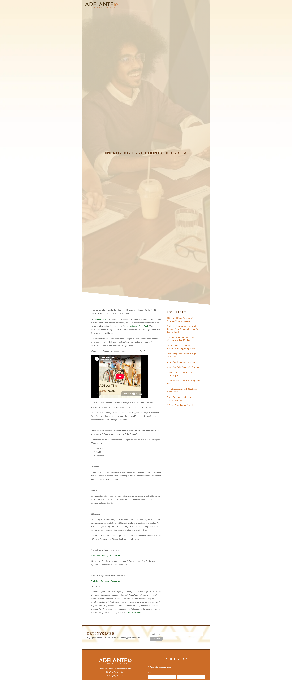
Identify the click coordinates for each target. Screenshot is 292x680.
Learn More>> (134, 612)
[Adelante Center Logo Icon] (101, 5)
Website (94, 581)
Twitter (116, 555)
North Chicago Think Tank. (137, 326)
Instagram (106, 555)
